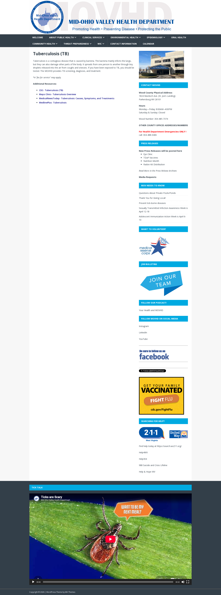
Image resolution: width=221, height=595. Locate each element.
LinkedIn (143, 332)
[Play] (33, 581)
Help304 (143, 458)
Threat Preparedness (76, 43)
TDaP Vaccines (150, 157)
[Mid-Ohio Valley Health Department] (104, 32)
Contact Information (123, 43)
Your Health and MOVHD (151, 310)
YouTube (143, 339)
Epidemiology (155, 37)
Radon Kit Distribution (154, 164)
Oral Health (178, 37)
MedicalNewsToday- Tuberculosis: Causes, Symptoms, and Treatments (76, 98)
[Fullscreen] (187, 581)
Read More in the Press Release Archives (158, 170)
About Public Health (61, 37)
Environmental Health (124, 37)
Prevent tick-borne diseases (152, 203)
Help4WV (143, 452)
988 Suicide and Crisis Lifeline (153, 465)
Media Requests (147, 177)
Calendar (148, 43)
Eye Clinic (147, 154)
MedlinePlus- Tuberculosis (52, 102)
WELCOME (37, 37)
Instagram (144, 326)
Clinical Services (92, 37)
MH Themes (70, 592)
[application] (110, 539)
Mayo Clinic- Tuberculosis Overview (57, 94)
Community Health (43, 43)
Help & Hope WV (147, 471)
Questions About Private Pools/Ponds (157, 193)
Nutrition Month (151, 161)
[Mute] (182, 581)
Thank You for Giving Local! (152, 198)
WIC (100, 43)
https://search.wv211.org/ (169, 446)
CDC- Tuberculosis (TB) (51, 90)
